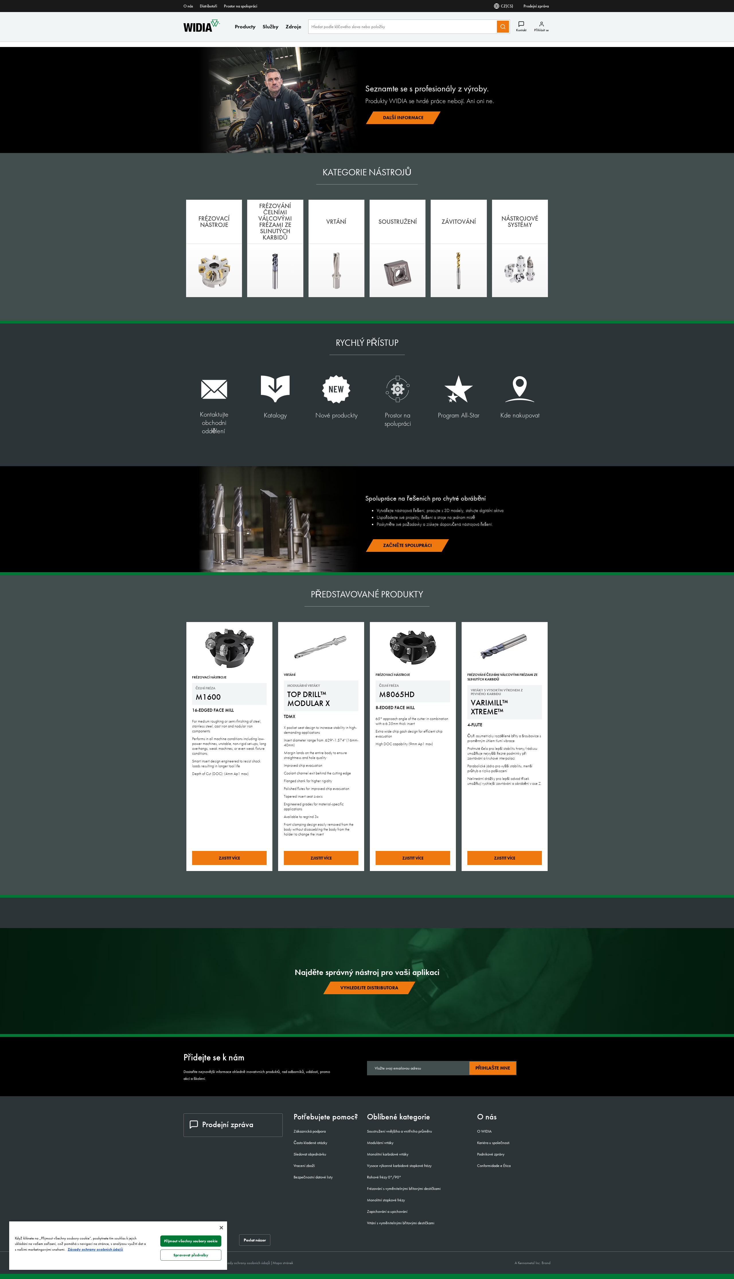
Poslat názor (255, 1240)
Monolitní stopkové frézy (386, 1200)
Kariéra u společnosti (493, 1142)
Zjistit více (229, 858)
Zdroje (293, 26)
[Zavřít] (221, 1227)
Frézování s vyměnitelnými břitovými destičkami (404, 1188)
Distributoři (208, 6)
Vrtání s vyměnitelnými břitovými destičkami (400, 1222)
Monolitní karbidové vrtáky (387, 1154)
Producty (245, 26)
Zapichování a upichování (387, 1211)
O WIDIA (484, 1131)
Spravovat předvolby (190, 1255)
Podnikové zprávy (490, 1154)
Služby (271, 26)
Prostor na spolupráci (240, 6)
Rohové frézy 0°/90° (384, 1177)
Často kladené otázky (310, 1142)
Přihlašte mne (492, 1068)
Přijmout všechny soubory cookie (191, 1241)
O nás (188, 6)
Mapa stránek (283, 1262)
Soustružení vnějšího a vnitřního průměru (399, 1131)
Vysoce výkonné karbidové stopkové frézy (399, 1165)
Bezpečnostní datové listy (313, 1177)
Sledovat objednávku (310, 1154)
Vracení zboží (304, 1165)
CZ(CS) (507, 6)
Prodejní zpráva (536, 6)
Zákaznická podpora (310, 1131)
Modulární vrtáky (380, 1142)
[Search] (503, 27)
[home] (202, 30)
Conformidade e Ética (494, 1165)
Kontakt (521, 30)
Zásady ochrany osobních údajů (246, 1262)
